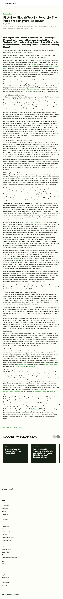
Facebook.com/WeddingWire (11, 391)
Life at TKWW (6, 552)
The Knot (33, 65)
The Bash (4, 534)
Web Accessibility (6, 582)
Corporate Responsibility (9, 557)
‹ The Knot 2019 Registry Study (12, 427)
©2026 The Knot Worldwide (10, 595)
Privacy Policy (5, 577)
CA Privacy (4, 585)
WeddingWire (5, 506)
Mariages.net (5, 526)
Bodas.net (5, 514)
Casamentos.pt (6, 540)
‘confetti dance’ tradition (31, 90)
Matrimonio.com (7, 529)
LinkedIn (4, 564)
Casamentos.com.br (8, 537)
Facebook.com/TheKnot (50, 364)
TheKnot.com (22, 364)
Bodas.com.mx (6, 517)
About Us (4, 546)
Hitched (4, 511)
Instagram (32, 366)
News (3, 555)
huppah (15, 260)
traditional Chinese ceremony (34, 222)
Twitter (17, 366)
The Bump (5, 520)
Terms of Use (5, 580)
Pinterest (23, 366)
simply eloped (6, 532)
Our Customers (6, 549)
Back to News (7, 14)
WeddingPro (5, 508)
